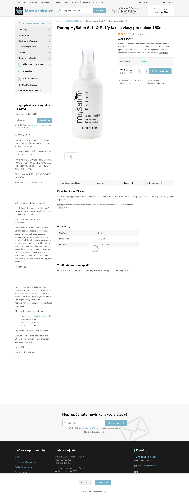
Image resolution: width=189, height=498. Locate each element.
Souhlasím (102, 482)
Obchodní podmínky (60, 2)
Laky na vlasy (125, 270)
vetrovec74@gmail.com (36, 316)
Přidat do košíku (160, 71)
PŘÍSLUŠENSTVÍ (30, 78)
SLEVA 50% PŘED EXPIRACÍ (30, 90)
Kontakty (86, 2)
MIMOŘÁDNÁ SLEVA (27, 85)
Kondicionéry (24, 35)
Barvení (22, 52)
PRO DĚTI (27, 71)
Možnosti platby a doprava (40, 2)
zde (105, 491)
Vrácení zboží (76, 2)
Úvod (59, 21)
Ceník (18, 2)
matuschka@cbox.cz (147, 465)
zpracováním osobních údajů (36, 125)
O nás (25, 2)
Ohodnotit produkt (140, 34)
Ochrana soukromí (99, 2)
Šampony (23, 30)
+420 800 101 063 (127, 11)
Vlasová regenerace (27, 47)
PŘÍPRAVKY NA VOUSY (33, 64)
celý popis (163, 52)
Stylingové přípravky (28, 41)
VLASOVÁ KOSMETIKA (34, 23)
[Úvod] (35, 11)
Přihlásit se (44, 120)
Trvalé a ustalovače (27, 58)
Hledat (99, 10)
